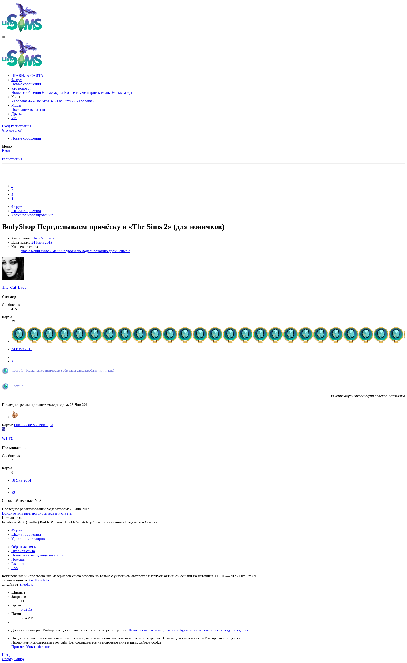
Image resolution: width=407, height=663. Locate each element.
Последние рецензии (28, 109)
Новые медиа (52, 93)
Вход (6, 150)
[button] (15, 97)
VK (14, 118)
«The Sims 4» (21, 101)
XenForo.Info (38, 580)
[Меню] (4, 37)
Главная (17, 564)
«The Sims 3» (43, 101)
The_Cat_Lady (43, 238)
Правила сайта (23, 551)
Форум (16, 80)
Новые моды (122, 93)
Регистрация (12, 159)
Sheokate (26, 584)
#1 (13, 361)
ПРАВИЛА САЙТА (27, 76)
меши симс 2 (42, 251)
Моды (16, 105)
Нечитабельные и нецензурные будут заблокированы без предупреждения (188, 630)
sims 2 (26, 251)
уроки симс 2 (119, 251)
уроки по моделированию (87, 251)
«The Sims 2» (65, 101)
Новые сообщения (26, 84)
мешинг (59, 251)
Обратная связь (23, 547)
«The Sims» (85, 101)
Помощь (18, 559)
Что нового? (21, 88)
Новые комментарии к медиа (87, 93)
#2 (13, 492)
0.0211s (26, 609)
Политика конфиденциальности (37, 555)
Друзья (16, 114)
